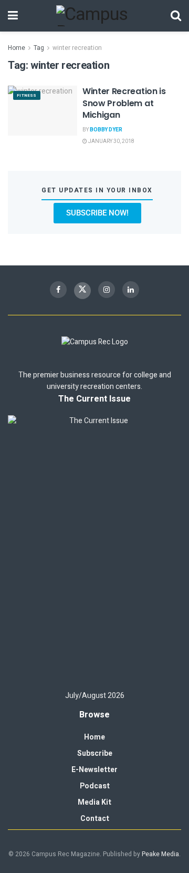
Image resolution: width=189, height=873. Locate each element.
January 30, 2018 (110, 141)
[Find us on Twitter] (82, 290)
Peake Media (160, 854)
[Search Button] (176, 16)
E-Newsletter (94, 769)
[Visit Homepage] (94, 15)
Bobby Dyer (106, 129)
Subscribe (94, 753)
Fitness (27, 95)
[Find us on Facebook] (58, 289)
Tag (39, 48)
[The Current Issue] (94, 548)
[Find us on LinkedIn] (130, 289)
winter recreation (77, 48)
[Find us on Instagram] (106, 289)
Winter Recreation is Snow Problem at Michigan (124, 103)
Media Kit (94, 802)
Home (16, 48)
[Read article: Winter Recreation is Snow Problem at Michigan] (42, 110)
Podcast (95, 786)
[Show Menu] (13, 16)
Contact (94, 818)
